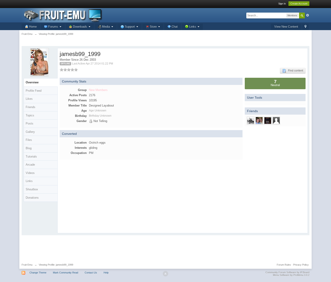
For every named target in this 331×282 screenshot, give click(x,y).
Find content (294, 70)
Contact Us (91, 272)
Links (29, 181)
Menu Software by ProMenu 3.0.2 (291, 275)
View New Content (286, 26)
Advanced (307, 15)
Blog (29, 148)
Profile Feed (33, 90)
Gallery (30, 131)
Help (106, 272)
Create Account (298, 3)
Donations (32, 197)
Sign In (282, 3)
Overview (32, 82)
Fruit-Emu (27, 264)
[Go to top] (165, 273)
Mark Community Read (65, 272)
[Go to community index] (62, 15)
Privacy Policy (301, 264)
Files (29, 140)
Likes (29, 98)
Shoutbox (32, 189)
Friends (30, 107)
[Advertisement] (165, 248)
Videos (30, 173)
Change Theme (37, 272)
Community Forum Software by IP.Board (287, 272)
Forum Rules (284, 264)
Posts (29, 123)
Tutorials (31, 156)
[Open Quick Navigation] (305, 27)
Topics (30, 115)
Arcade (30, 164)
